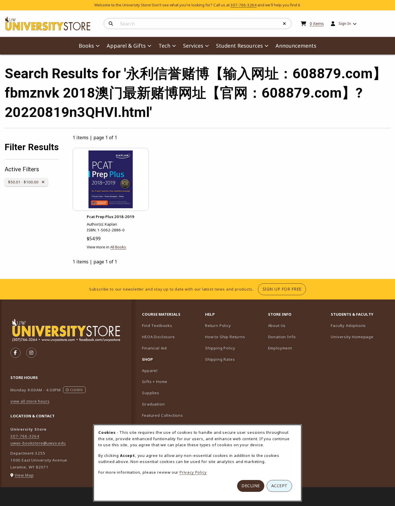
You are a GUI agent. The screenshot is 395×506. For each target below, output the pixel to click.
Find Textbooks (157, 325)
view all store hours (30, 401)
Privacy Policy (193, 472)
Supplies (150, 392)
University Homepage (360, 336)
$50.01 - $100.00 (24, 182)
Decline (250, 485)
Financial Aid (154, 348)
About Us (277, 325)
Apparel (150, 370)
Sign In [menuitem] (345, 23)
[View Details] (111, 179)
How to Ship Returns (225, 336)
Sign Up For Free (284, 289)
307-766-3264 (243, 5)
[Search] (111, 24)
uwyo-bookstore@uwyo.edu (38, 443)
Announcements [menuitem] (296, 45)
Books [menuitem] (86, 45)
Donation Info (282, 336)
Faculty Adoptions (360, 325)
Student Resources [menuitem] (239, 45)
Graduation (153, 404)
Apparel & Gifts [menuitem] (126, 45)
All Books (118, 247)
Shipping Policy (220, 348)
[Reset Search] (284, 24)
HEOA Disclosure (158, 336)
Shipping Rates (220, 359)
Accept (279, 485)
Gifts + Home (154, 381)
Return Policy (218, 325)
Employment (280, 348)
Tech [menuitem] (164, 45)
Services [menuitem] (193, 45)
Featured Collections (162, 415)
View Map (24, 475)
